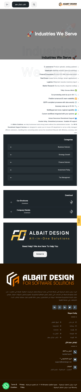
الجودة (72, 334)
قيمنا (72, 337)
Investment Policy (64, 170)
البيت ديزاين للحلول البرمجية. (62, 387)
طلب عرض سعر (20, 4)
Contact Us (40, 254)
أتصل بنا (56, 334)
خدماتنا (56, 330)
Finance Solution (64, 162)
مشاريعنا (56, 326)
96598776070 (67, 354)
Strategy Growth (64, 155)
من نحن (71, 322)
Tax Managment (64, 177)
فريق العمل (55, 322)
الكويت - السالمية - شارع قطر (61, 370)
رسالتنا (72, 326)
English (79, 220)
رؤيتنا (72, 330)
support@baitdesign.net (63, 362)
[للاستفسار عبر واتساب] (6, 386)
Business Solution (64, 147)
